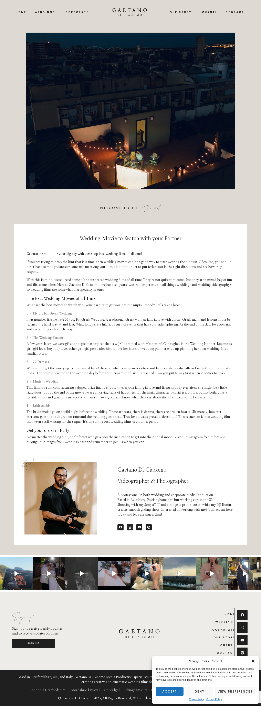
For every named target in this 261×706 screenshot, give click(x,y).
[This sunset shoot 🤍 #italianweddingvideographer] (16, 573)
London (36, 690)
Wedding (224, 622)
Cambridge (110, 690)
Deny (199, 691)
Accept (169, 691)
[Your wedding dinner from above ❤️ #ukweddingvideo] (146, 573)
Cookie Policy (196, 699)
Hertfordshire (55, 690)
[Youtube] (139, 527)
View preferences (235, 691)
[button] (253, 661)
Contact (235, 12)
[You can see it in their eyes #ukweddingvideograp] (81, 573)
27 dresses (103, 368)
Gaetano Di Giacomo (84, 284)
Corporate (77, 12)
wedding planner (153, 348)
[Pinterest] (149, 527)
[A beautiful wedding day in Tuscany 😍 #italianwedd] (179, 573)
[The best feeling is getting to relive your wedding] (114, 573)
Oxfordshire (78, 690)
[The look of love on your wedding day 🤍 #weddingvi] (49, 573)
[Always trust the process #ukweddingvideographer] (244, 573)
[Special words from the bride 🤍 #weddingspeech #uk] (212, 573)
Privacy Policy (214, 699)
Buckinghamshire (134, 690)
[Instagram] (130, 527)
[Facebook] (120, 527)
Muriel (176, 392)
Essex (94, 690)
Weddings (45, 12)
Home (21, 12)
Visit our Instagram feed (192, 437)
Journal (208, 12)
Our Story (181, 12)
